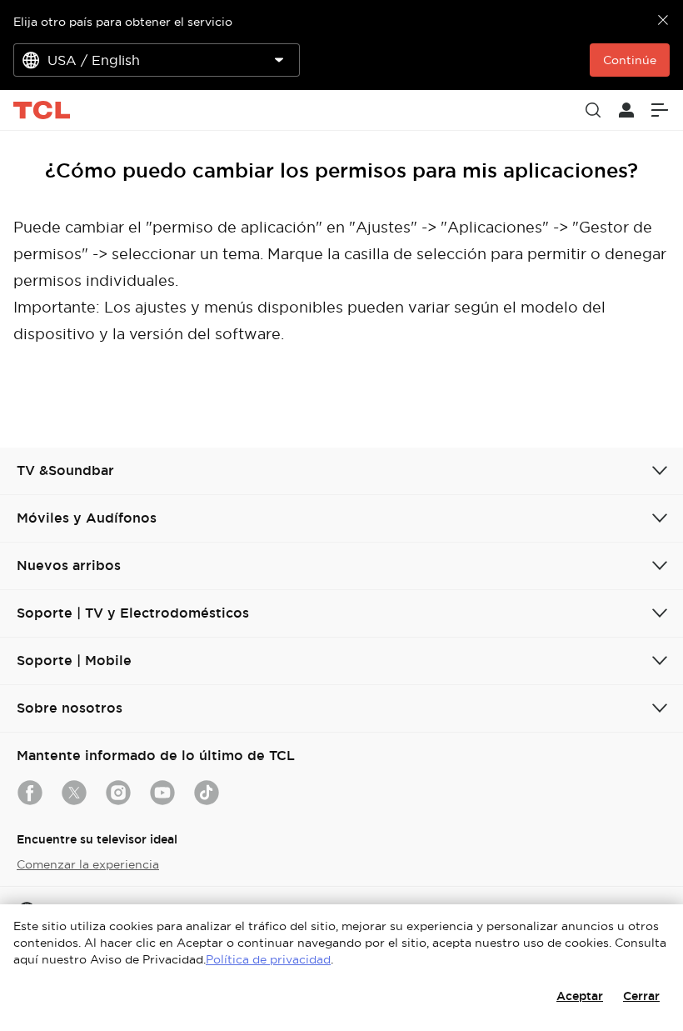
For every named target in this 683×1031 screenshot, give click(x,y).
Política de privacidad (268, 959)
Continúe (629, 60)
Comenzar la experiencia (88, 864)
